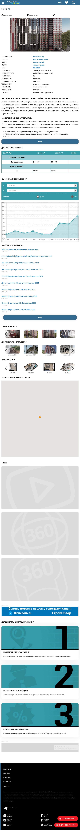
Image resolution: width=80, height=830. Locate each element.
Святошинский (38, 62)
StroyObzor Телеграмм (12, 807)
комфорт (36, 68)
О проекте (7, 778)
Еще (40, 317)
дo (3, 191)
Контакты (7, 769)
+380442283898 (33, 15)
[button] (40, 417)
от (3, 186)
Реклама (6, 773)
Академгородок (39, 65)
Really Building (38, 57)
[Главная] (14, 2)
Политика (7, 782)
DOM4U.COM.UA (8, 15)
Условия (6, 786)
